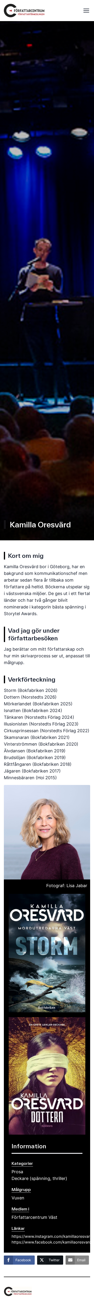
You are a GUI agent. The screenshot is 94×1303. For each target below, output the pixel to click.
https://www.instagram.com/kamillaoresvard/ (47, 1236)
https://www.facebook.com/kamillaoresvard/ (47, 1242)
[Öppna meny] (85, 10)
